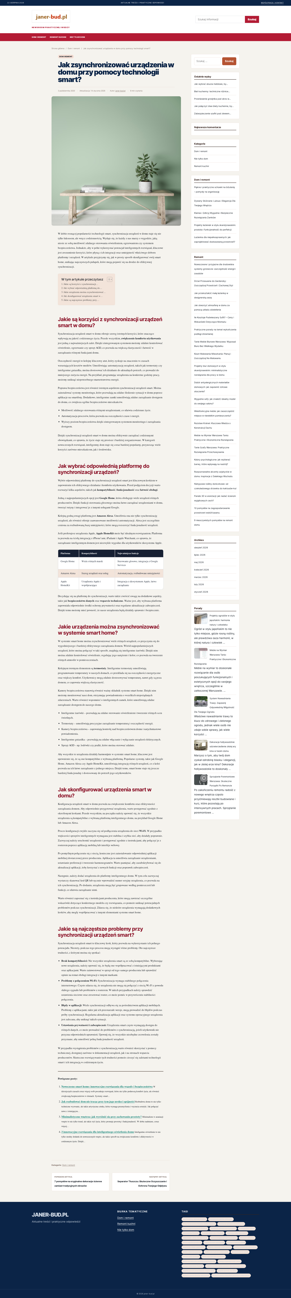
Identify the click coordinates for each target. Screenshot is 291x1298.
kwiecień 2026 (201, 569)
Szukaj (252, 19)
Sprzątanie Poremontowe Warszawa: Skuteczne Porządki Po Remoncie (222, 781)
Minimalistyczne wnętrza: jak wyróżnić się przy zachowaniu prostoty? (101, 1117)
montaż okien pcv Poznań (212, 1233)
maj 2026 (199, 562)
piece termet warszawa (214, 1242)
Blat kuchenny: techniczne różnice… (212, 91)
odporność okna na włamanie (195, 1238)
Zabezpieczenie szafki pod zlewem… (212, 113)
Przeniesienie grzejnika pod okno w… (212, 98)
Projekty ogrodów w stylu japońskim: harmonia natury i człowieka (222, 620)
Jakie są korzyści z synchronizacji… (81, 283)
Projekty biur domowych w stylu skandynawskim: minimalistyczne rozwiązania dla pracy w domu (210, 370)
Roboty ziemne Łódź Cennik (219, 1247)
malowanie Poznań (191, 1233)
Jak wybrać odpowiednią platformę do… (83, 287)
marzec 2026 (201, 577)
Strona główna (58, 48)
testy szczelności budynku (213, 1257)
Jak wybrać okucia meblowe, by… (211, 84)
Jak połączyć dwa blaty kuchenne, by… (214, 106)
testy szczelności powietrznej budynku (199, 1261)
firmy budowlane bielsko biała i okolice (199, 1224)
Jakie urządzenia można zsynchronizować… (85, 291)
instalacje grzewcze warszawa (231, 1224)
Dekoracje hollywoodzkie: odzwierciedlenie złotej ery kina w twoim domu (223, 746)
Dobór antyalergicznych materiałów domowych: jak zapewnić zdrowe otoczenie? (211, 387)
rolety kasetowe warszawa (245, 1247)
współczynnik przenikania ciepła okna (198, 1271)
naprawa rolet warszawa (237, 1233)
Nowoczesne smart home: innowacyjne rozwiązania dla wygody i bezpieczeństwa (107, 1086)
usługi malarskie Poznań (193, 1266)
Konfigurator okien (246, 1229)
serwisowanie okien (240, 1252)
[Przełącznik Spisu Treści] (108, 279)
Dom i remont (39, 37)
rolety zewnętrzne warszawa (217, 1252)
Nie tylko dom (77, 37)
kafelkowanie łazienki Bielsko (195, 1229)
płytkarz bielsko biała (236, 1242)
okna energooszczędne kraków (224, 1238)
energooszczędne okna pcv (220, 1219)
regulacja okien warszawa (193, 1247)
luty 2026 (199, 584)
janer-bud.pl (120, 91)
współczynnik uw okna (227, 1271)
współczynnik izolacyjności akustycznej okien (225, 1266)
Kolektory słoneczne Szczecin (223, 1229)
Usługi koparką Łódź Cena (229, 1261)
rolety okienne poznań (192, 1252)
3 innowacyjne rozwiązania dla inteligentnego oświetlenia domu (97, 1132)
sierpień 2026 (201, 547)
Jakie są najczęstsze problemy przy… (81, 299)
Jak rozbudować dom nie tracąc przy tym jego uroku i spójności (98, 1101)
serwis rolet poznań (191, 1257)
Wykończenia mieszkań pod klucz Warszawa (231, 1275)
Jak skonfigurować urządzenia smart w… (83, 295)
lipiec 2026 (199, 554)
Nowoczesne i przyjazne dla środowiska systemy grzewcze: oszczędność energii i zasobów (215, 269)
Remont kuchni (58, 37)
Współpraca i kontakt (272, 3)
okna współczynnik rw (192, 1242)
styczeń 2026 (201, 591)
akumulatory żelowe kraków (194, 1219)
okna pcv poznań (247, 1238)
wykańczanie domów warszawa (196, 1275)
